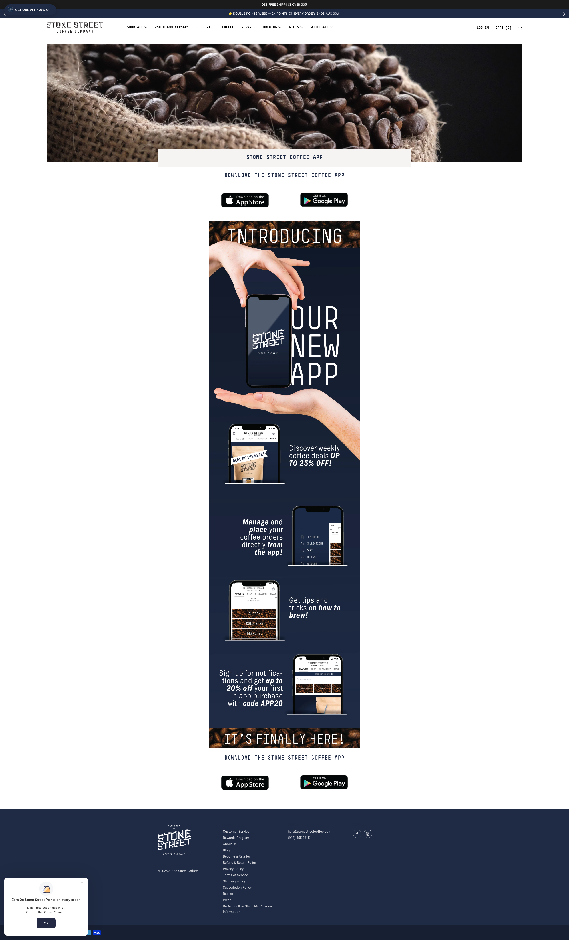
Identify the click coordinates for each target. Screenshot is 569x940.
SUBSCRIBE (205, 27)
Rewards (249, 27)
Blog (226, 850)
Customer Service (236, 832)
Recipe (228, 894)
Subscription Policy (237, 888)
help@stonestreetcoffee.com (309, 832)
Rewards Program (236, 838)
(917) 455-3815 (299, 838)
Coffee (228, 27)
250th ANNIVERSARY (172, 27)
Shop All (135, 27)
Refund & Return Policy (239, 863)
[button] (30, 9)
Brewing (270, 27)
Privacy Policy (233, 869)
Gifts (294, 27)
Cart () (503, 28)
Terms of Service (235, 875)
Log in (483, 28)
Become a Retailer (236, 856)
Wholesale (320, 27)
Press (227, 900)
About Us (230, 844)
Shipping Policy (234, 881)
